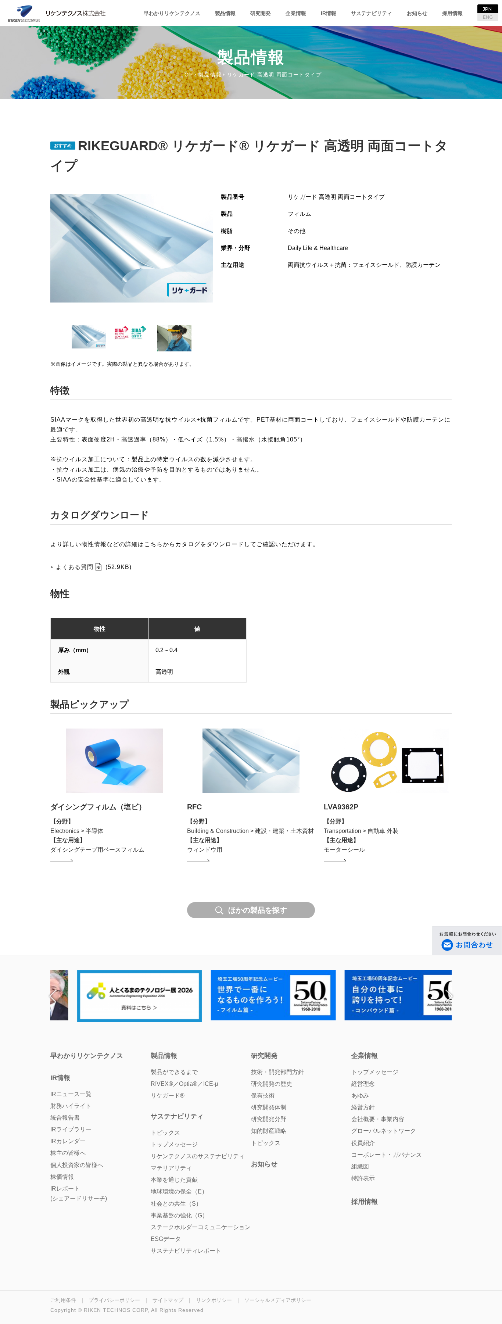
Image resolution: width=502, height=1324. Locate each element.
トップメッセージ (374, 1072)
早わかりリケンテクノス (172, 13)
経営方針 (363, 1107)
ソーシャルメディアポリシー (277, 1300)
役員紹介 (363, 1143)
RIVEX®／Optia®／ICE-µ (184, 1084)
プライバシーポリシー (114, 1300)
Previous (52, 996)
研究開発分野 (268, 1119)
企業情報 (296, 13)
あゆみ (360, 1095)
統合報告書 (65, 1117)
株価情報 (62, 1177)
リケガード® (167, 1095)
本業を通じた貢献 (174, 1180)
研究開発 (260, 13)
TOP (186, 75)
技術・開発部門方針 (277, 1072)
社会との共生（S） (176, 1203)
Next (449, 996)
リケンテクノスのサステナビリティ (198, 1156)
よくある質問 (74, 567)
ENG (488, 17)
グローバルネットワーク (383, 1131)
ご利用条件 (63, 1300)
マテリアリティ (171, 1168)
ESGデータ (166, 1239)
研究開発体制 (268, 1107)
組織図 (360, 1166)
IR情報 (328, 13)
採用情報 (452, 13)
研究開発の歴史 (271, 1084)
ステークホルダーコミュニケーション (201, 1227)
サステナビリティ (371, 13)
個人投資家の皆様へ (76, 1165)
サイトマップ (168, 1300)
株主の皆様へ (68, 1153)
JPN (487, 9)
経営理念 (363, 1084)
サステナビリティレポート (186, 1251)
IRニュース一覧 (71, 1094)
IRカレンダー (68, 1141)
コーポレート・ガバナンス (386, 1155)
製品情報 (225, 13)
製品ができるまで (174, 1072)
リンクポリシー (214, 1300)
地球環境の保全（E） (179, 1191)
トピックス (265, 1143)
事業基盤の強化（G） (179, 1215)
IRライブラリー (71, 1129)
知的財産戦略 (268, 1131)
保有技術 (263, 1095)
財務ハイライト (71, 1106)
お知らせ (417, 13)
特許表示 (363, 1178)
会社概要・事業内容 (377, 1119)
